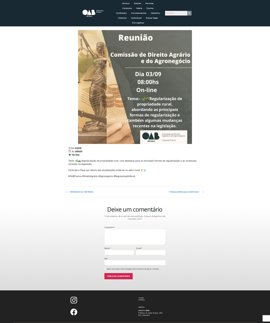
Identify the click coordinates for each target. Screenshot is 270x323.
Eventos (150, 8)
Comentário (109, 227)
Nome (107, 248)
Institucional (136, 18)
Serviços (126, 3)
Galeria (139, 8)
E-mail (139, 248)
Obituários (155, 13)
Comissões (127, 8)
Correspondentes (138, 13)
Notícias (137, 3)
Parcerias (149, 3)
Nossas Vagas (152, 18)
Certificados (121, 13)
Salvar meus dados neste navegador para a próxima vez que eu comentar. (133, 269)
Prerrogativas (138, 23)
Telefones (122, 18)
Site (105, 258)
